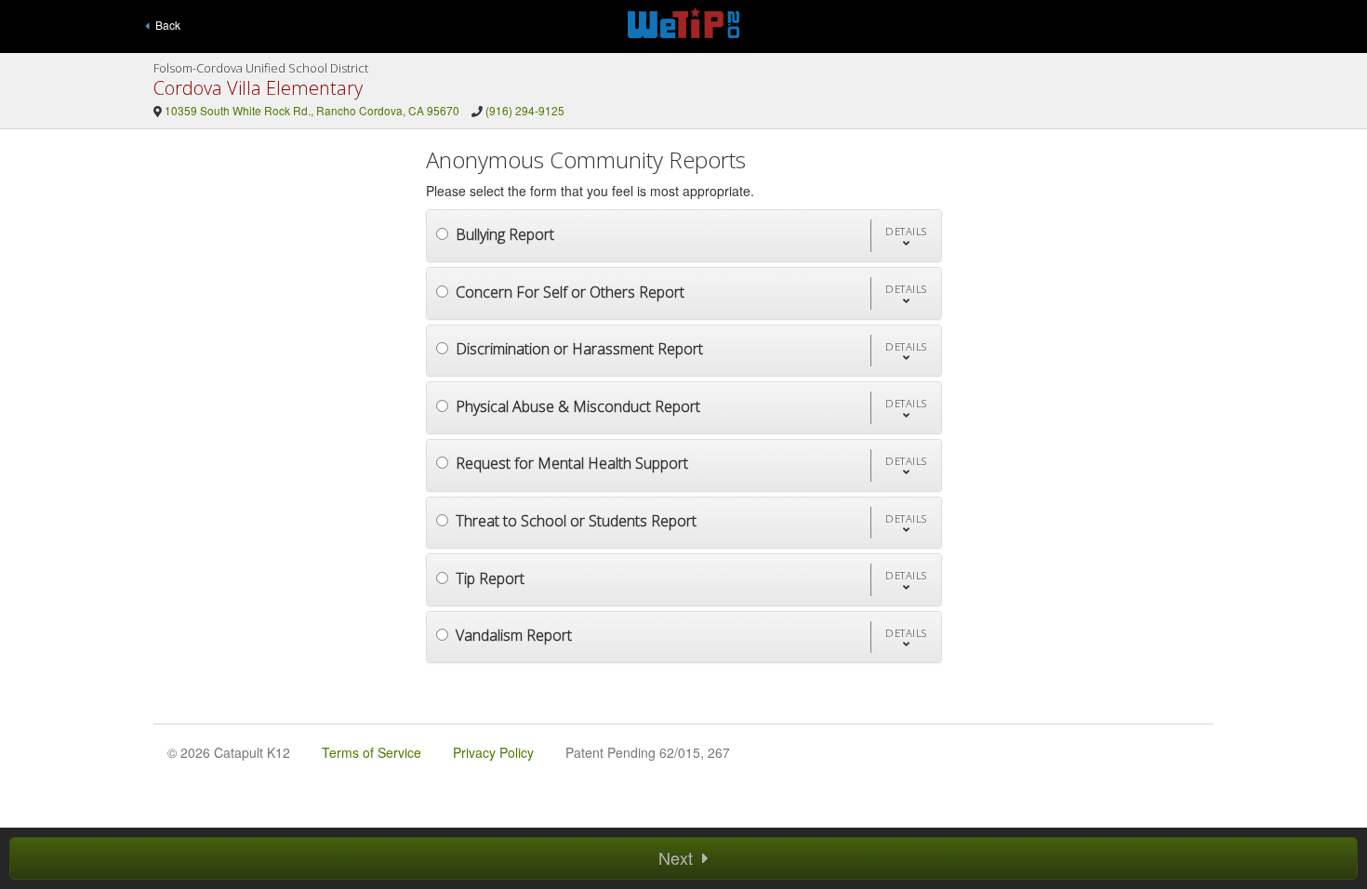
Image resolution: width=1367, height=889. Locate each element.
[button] (905, 235)
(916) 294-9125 (524, 110)
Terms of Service (371, 752)
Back (165, 25)
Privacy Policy (493, 752)
